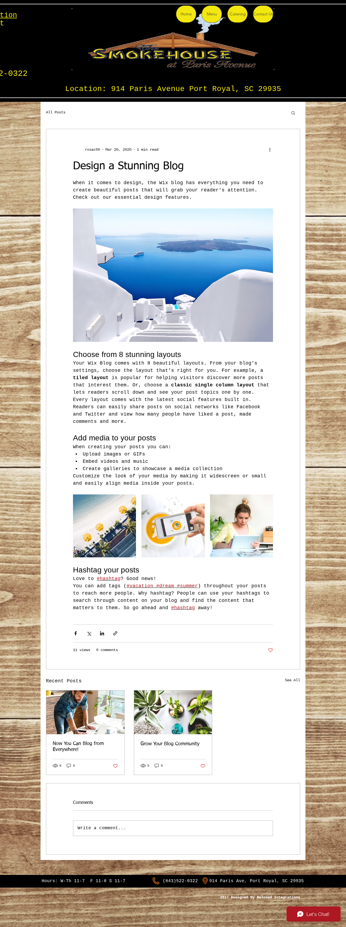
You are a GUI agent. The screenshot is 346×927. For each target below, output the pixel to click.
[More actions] (270, 149)
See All (292, 680)
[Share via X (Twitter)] (88, 633)
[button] (293, 112)
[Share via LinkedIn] (102, 633)
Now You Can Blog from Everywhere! (78, 746)
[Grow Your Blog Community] (173, 712)
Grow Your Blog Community (170, 743)
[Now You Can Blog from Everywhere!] (85, 712)
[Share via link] (115, 633)
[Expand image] (104, 525)
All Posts (55, 112)
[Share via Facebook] (75, 633)
